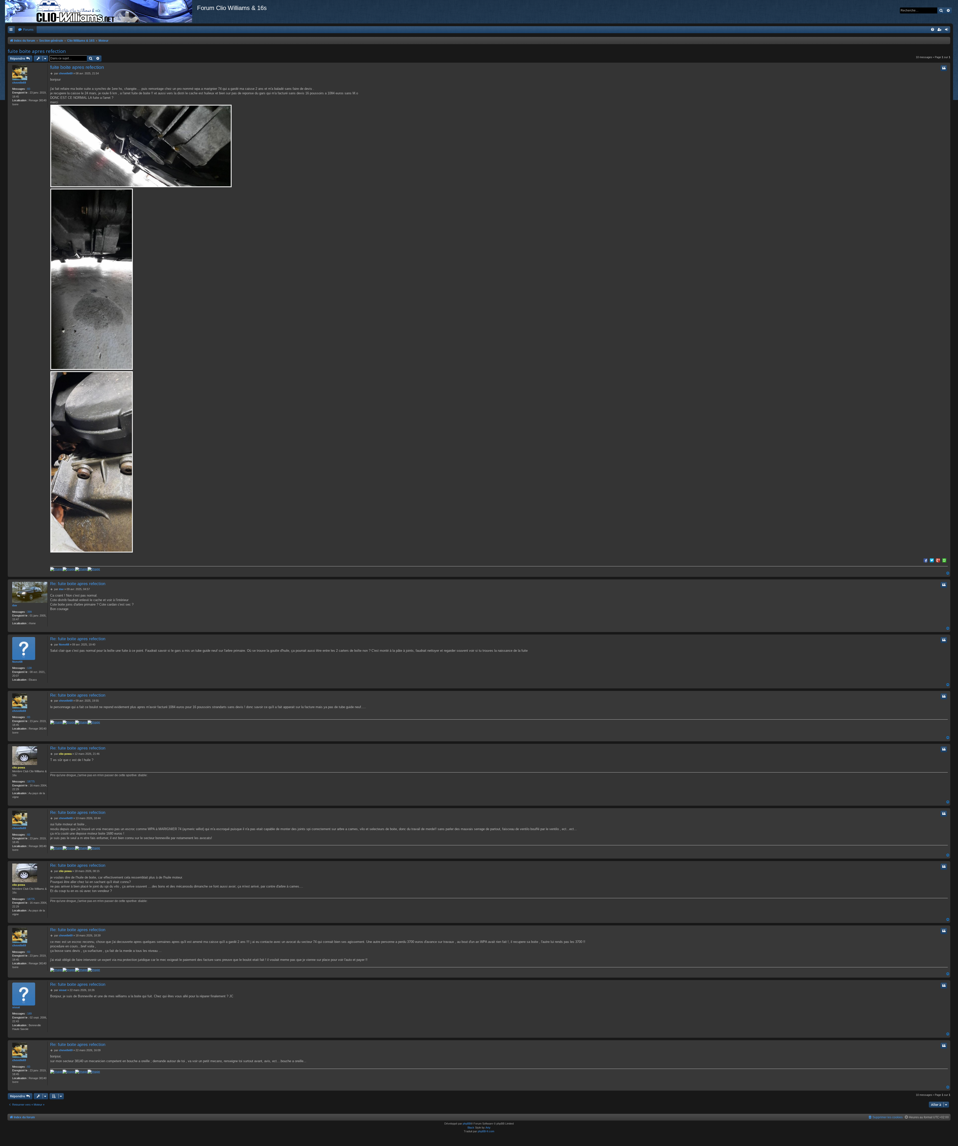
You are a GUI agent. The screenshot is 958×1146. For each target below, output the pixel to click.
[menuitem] (26, 29)
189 (29, 1013)
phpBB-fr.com (486, 1131)
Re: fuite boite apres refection (77, 583)
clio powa (18, 767)
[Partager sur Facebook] (925, 560)
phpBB (467, 1123)
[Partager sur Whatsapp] (944, 560)
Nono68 (17, 661)
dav (14, 605)
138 (29, 667)
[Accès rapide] (11, 29)
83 (28, 88)
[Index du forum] (101, 11)
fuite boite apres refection (37, 51)
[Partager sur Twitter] (932, 560)
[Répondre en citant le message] (944, 68)
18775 (31, 781)
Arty (487, 1127)
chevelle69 (19, 82)
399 (29, 611)
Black (471, 1127)
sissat (16, 1007)
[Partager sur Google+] (938, 560)
